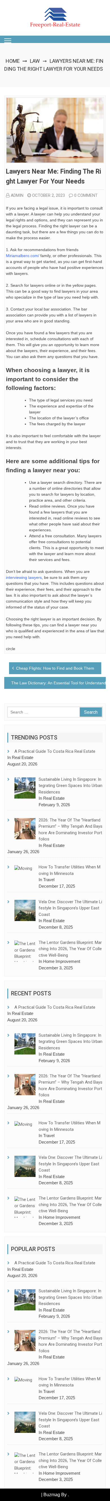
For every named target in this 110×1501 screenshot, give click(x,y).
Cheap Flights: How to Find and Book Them (55, 668)
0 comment (86, 195)
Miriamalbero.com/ (22, 255)
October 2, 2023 (48, 195)
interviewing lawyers (24, 577)
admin (17, 195)
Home (13, 61)
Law (35, 61)
